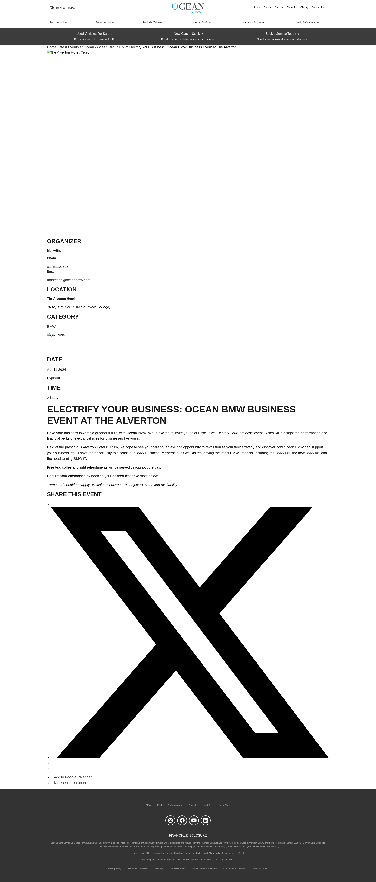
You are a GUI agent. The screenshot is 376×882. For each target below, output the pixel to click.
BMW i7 (80, 459)
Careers (279, 7)
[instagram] (170, 820)
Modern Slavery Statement (204, 868)
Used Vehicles (105, 22)
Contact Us (318, 7)
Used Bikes (224, 805)
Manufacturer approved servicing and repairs (282, 36)
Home (52, 47)
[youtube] (194, 820)
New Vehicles (58, 22)
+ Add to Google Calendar (71, 777)
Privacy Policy (115, 868)
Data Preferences (177, 868)
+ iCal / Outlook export (68, 783)
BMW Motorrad (175, 805)
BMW (123, 47)
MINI (159, 805)
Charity (304, 7)
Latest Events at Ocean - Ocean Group (87, 47)
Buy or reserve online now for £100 (94, 36)
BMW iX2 (313, 453)
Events (268, 7)
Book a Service (65, 7)
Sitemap (159, 868)
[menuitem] (257, 8)
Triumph (192, 805)
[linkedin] (206, 820)
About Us (292, 7)
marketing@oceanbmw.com (68, 280)
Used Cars (208, 805)
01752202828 (58, 267)
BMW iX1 (283, 453)
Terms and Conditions (138, 868)
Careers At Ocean (259, 868)
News (257, 7)
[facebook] (182, 820)
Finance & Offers (201, 22)
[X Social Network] (190, 757)
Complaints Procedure (234, 868)
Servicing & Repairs (254, 22)
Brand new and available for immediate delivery (188, 36)
